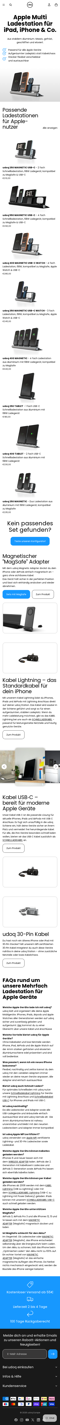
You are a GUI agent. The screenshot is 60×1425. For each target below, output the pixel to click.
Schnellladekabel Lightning (25, 1093)
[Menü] (3, 5)
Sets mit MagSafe (16, 594)
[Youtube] (27, 1420)
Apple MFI (31, 1137)
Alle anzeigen (50, 127)
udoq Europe (34, 1412)
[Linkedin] (38, 1420)
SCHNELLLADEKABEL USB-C (41, 1199)
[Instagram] (22, 1420)
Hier (19, 1025)
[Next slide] (55, 766)
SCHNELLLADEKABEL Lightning (23, 1192)
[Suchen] (10, 4)
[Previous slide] (4, 766)
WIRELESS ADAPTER (18, 1161)
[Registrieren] (52, 1354)
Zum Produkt (43, 594)
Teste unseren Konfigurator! (30, 541)
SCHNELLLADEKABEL (42, 719)
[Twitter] (33, 1420)
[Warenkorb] (56, 4)
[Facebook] (16, 1420)
